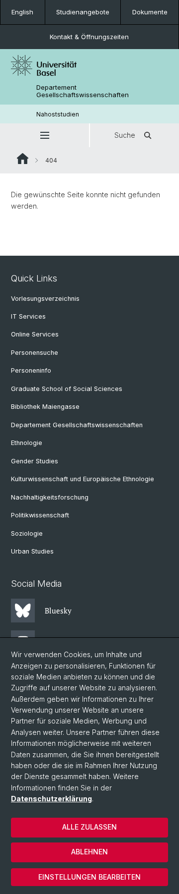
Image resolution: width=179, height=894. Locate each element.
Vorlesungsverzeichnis (45, 298)
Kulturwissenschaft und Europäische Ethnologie (82, 479)
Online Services (35, 334)
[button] (44, 135)
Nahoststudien (57, 114)
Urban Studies (32, 551)
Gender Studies (34, 461)
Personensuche (34, 352)
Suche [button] (124, 135)
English (22, 12)
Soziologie (27, 533)
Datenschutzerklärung (51, 798)
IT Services (28, 316)
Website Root (22, 158)
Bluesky (58, 610)
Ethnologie (26, 443)
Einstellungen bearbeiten (89, 877)
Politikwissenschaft (40, 515)
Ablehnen (89, 851)
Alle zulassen (89, 827)
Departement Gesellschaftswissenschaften (82, 91)
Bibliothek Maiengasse (45, 406)
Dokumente (150, 12)
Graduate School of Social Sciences (66, 388)
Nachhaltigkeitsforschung (50, 497)
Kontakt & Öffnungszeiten (89, 37)
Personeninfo (31, 370)
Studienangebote (82, 12)
